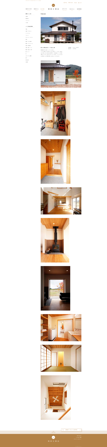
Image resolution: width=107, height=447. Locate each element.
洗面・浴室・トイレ (29, 47)
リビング (27, 35)
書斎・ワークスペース (29, 43)
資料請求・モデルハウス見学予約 (71, 429)
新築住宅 (27, 18)
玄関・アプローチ (28, 31)
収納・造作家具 (28, 45)
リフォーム (27, 20)
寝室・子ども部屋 (28, 41)
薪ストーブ (27, 51)
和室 (26, 39)
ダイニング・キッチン (29, 37)
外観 (26, 29)
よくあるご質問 (78, 437)
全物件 (27, 16)
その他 (27, 22)
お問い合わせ (79, 435)
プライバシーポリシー (77, 439)
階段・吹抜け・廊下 (29, 49)
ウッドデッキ (28, 33)
